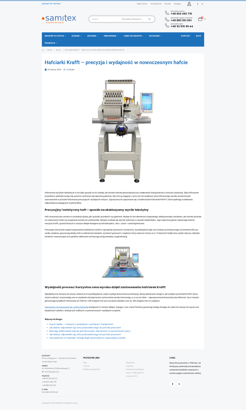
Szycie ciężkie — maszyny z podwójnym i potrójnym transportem (81, 324)
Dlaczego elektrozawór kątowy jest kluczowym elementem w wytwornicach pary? (90, 331)
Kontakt (185, 36)
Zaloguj (177, 4)
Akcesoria (154, 36)
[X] (202, 4)
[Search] (148, 19)
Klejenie (76, 36)
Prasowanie (110, 36)
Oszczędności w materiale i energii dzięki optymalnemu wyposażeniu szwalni (87, 337)
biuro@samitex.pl (50, 392)
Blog (198, 36)
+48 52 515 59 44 (49, 378)
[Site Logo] (59, 19)
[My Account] (189, 4)
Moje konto (142, 4)
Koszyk (167, 4)
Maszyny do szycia (54, 36)
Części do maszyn (132, 36)
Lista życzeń (155, 4)
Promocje (50, 43)
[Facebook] (198, 4)
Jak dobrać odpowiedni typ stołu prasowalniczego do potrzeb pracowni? (85, 327)
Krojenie (91, 36)
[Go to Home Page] (43, 50)
